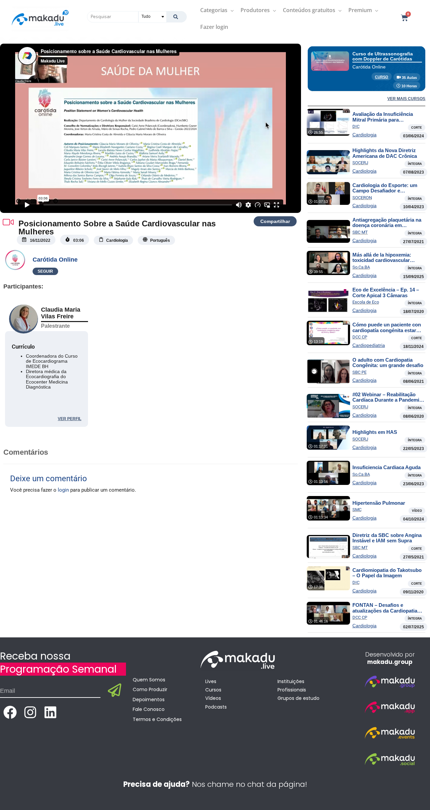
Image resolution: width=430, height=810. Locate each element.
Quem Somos (149, 679)
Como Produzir (150, 689)
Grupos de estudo (298, 698)
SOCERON (362, 197)
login (63, 490)
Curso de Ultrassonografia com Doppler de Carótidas (382, 56)
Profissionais (291, 689)
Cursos (213, 689)
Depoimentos (149, 699)
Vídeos (213, 698)
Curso (381, 77)
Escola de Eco (365, 302)
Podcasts (216, 707)
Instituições (290, 681)
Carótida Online (55, 259)
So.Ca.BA (361, 267)
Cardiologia (364, 134)
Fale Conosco (149, 709)
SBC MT (360, 232)
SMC (356, 509)
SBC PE (359, 372)
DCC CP (359, 337)
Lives (210, 681)
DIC (355, 126)
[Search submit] (176, 16)
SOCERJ (360, 162)
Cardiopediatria (368, 345)
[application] (230, 10)
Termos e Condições (157, 719)
